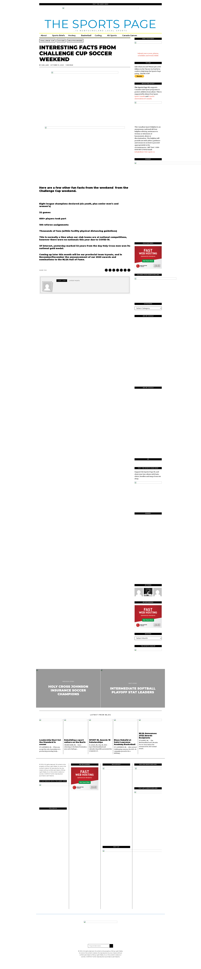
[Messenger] (110, 270)
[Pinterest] (117, 270)
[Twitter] (151, 35)
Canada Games (129, 35)
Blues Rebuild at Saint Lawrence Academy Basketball (124, 742)
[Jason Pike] (157, 592)
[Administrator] (148, 592)
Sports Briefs (58, 35)
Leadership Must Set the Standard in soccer (50, 742)
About (44, 35)
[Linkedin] (121, 270)
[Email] (156, 35)
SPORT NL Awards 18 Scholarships (99, 741)
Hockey (72, 35)
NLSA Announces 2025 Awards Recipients (148, 735)
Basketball (86, 35)
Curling (98, 35)
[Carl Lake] (139, 592)
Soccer (61, 41)
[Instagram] (154, 35)
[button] (111, 946)
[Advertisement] (148, 350)
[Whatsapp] (125, 270)
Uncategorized (75, 41)
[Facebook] (148, 35)
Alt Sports (112, 35)
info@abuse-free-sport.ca (145, 152)
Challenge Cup (47, 41)
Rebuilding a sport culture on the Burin (75, 741)
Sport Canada (140, 96)
